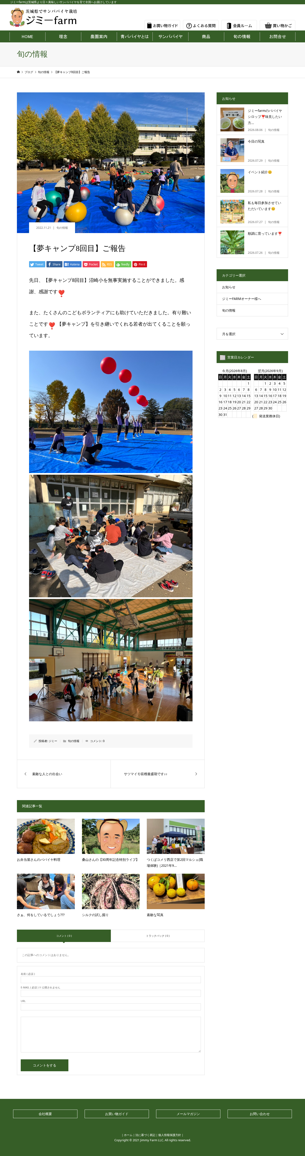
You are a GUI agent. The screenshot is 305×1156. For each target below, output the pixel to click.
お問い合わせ (260, 1113)
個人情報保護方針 (169, 1135)
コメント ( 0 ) (64, 935)
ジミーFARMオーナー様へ (241, 298)
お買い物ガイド (116, 1113)
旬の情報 (62, 228)
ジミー (53, 741)
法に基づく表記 (145, 1135)
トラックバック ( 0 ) (157, 935)
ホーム (128, 1135)
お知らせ (228, 287)
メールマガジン (188, 1113)
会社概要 (45, 1113)
